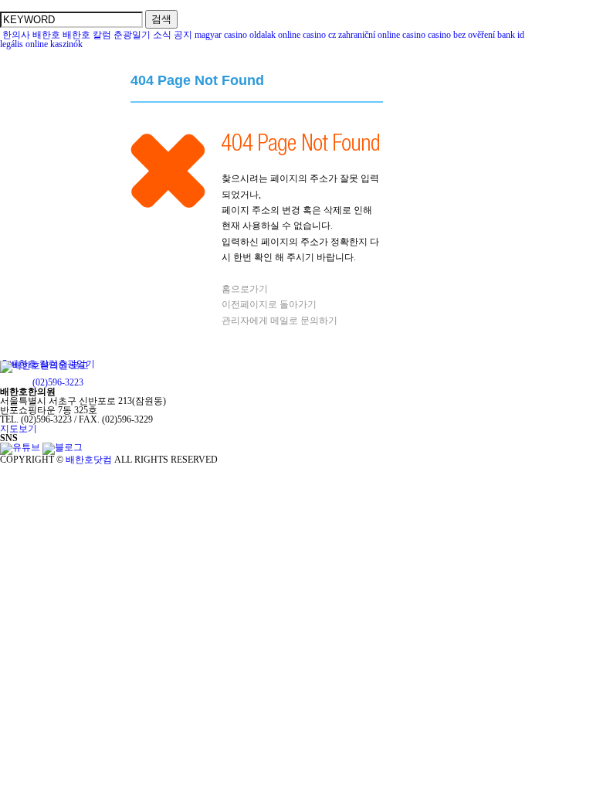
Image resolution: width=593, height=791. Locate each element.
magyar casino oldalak (235, 34)
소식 (162, 34)
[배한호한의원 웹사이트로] (44, 373)
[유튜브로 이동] (20, 447)
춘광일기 (132, 34)
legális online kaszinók (41, 44)
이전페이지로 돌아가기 (269, 304)
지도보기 (18, 428)
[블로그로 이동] (62, 447)
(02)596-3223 (57, 382)
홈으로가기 (245, 288)
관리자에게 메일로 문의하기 (279, 320)
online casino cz (307, 34)
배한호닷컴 (89, 459)
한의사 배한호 (31, 34)
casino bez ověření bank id (476, 34)
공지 (183, 34)
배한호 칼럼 (87, 34)
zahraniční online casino (381, 34)
